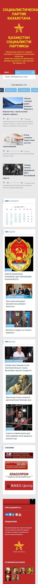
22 (31, 219)
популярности (10, 90)
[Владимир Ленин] (23, 570)
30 (7, 224)
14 (28, 216)
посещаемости (23, 90)
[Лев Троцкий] (8, 577)
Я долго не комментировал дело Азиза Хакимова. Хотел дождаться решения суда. (19, 436)
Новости (10, 297)
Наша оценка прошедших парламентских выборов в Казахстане (16, 303)
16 (7, 219)
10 (11, 216)
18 (15, 219)
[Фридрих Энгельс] (15, 570)
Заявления (19, 297)
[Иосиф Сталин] (30, 570)
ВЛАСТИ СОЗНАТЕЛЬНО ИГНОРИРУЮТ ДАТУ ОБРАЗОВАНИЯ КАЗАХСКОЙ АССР (18, 276)
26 (20, 221)
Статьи (8, 269)
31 (11, 224)
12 (20, 216)
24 (11, 221)
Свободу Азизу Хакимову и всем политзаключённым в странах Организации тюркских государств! (18, 368)
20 (24, 219)
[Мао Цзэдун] (15, 577)
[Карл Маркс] (8, 570)
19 (20, 219)
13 (24, 216)
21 (28, 219)
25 (15, 221)
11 (15, 216)
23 (7, 221)
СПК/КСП (7, 77)
